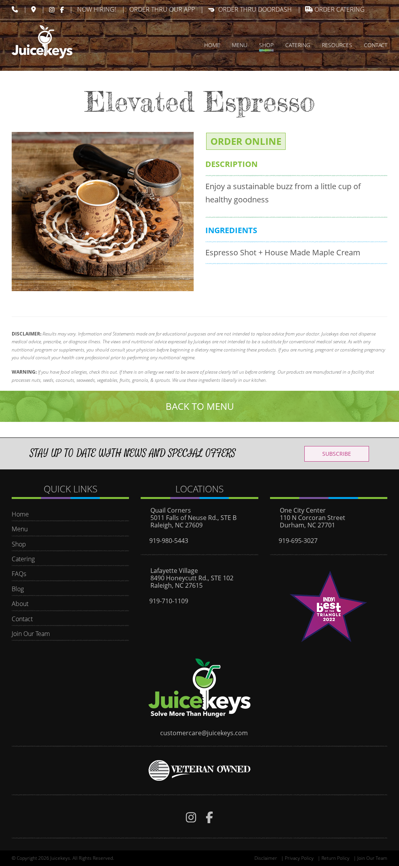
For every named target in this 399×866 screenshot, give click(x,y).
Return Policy (335, 858)
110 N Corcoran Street (312, 517)
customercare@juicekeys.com (204, 733)
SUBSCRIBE (336, 453)
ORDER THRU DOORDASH (255, 9)
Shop (19, 544)
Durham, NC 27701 (307, 525)
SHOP (266, 45)
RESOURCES (337, 45)
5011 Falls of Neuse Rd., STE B (193, 517)
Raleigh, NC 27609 (176, 525)
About (20, 603)
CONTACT (375, 45)
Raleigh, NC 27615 (176, 585)
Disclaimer (265, 858)
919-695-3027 (298, 540)
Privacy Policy (299, 858)
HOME (212, 45)
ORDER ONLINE (245, 141)
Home (20, 514)
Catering (23, 559)
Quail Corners (170, 510)
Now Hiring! (96, 9)
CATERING (297, 45)
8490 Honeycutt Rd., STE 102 (191, 578)
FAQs (19, 573)
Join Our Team (31, 633)
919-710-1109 (168, 601)
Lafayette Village (174, 570)
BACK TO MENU (200, 406)
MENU (239, 45)
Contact (22, 619)
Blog (18, 589)
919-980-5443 (168, 540)
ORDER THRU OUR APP (162, 9)
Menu (20, 529)
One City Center (303, 510)
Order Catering (339, 9)
